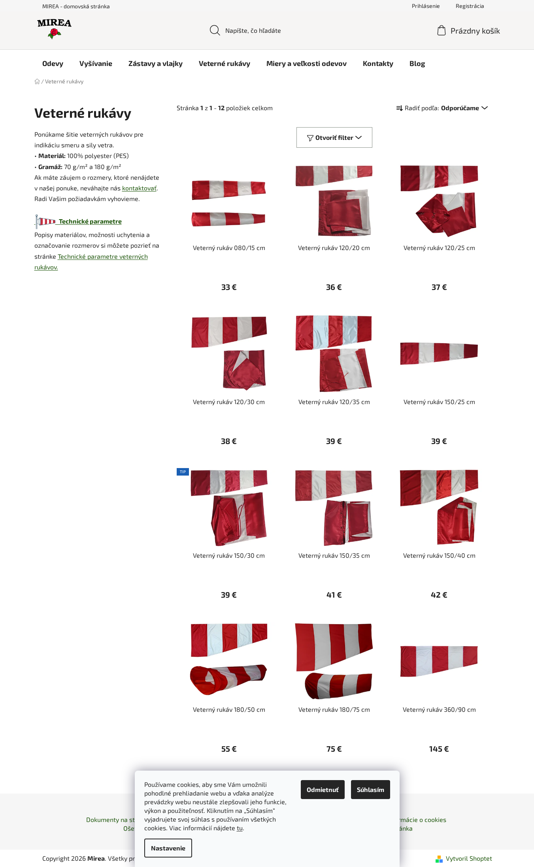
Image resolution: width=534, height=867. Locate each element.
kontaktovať (139, 188)
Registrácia (470, 5)
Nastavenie (168, 848)
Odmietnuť (323, 789)
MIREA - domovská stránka (76, 6)
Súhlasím (370, 789)
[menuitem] (52, 63)
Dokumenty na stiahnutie (122, 819)
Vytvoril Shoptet (469, 858)
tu (240, 827)
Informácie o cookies (416, 819)
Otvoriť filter (334, 137)
